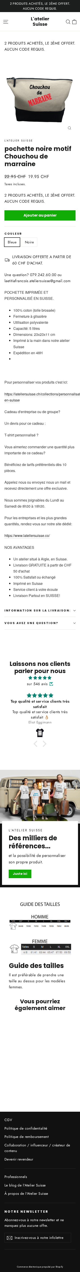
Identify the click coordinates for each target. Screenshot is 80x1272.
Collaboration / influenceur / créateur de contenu (37, 1148)
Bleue (12, 242)
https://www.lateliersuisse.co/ (27, 535)
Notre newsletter (26, 1211)
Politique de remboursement (26, 1136)
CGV (8, 1119)
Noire (29, 242)
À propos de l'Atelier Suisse (26, 1193)
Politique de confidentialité (25, 1128)
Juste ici (20, 873)
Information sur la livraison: (37, 610)
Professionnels (15, 1176)
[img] (40, 678)
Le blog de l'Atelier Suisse (25, 1185)
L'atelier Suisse (40, 21)
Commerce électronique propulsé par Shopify (40, 1266)
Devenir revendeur (18, 1159)
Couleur (13, 233)
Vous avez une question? (31, 623)
